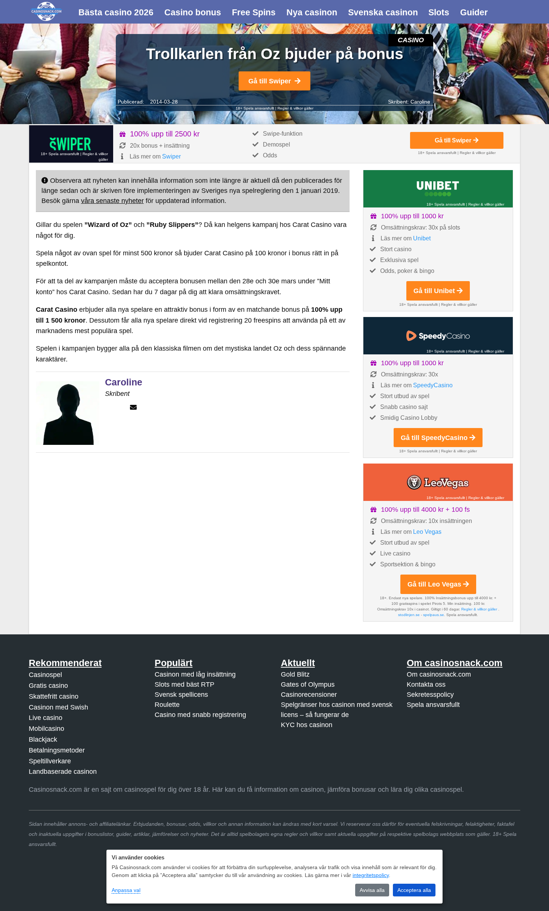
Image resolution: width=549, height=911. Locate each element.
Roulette (167, 704)
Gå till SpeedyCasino (434, 437)
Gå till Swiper (269, 81)
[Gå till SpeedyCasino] (438, 335)
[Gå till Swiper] (71, 144)
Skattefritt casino (53, 696)
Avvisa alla (372, 890)
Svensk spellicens (181, 694)
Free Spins (254, 12)
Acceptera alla (414, 890)
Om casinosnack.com (439, 674)
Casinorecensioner (309, 694)
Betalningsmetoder (57, 750)
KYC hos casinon (306, 725)
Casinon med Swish (58, 707)
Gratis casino (48, 685)
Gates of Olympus (308, 684)
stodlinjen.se (409, 615)
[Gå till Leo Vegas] (438, 482)
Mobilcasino (46, 728)
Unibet (422, 238)
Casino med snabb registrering (200, 714)
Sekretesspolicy (430, 694)
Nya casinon (311, 12)
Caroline (420, 102)
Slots (438, 12)
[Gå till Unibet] (438, 188)
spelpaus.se (433, 615)
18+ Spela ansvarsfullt (255, 108)
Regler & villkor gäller (295, 108)
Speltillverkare (50, 761)
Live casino (45, 717)
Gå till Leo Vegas (434, 584)
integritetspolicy (371, 875)
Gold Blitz (295, 674)
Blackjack (43, 739)
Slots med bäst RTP (184, 684)
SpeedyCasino (433, 385)
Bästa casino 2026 (115, 12)
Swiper (171, 156)
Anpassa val (126, 890)
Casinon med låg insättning (195, 674)
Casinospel (45, 674)
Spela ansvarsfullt (433, 704)
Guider (474, 12)
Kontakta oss (426, 684)
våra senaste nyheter (112, 200)
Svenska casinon (383, 12)
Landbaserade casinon (63, 771)
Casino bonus (192, 12)
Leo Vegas (427, 532)
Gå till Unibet (434, 291)
